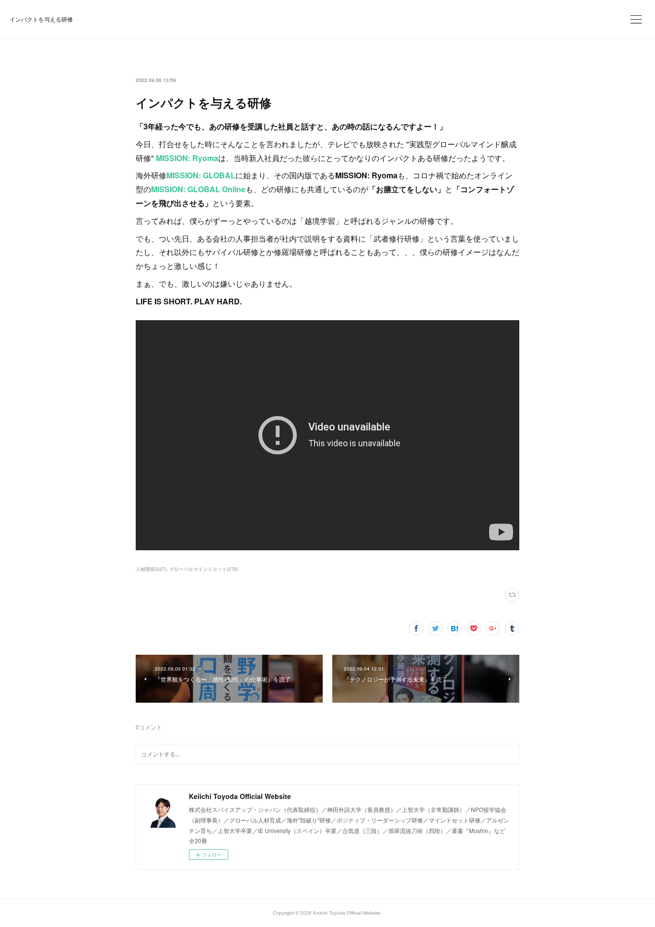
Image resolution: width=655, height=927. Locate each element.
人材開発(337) (151, 569)
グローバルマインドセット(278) (203, 569)
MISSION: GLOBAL (200, 175)
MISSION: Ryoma (187, 157)
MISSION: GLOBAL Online (198, 189)
